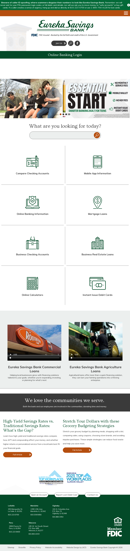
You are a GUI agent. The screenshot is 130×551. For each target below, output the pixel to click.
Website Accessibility (53, 547)
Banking (35, 221)
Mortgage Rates (97, 221)
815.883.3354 (57, 517)
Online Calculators (32, 294)
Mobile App (97, 180)
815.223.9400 (14, 532)
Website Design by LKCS (76, 547)
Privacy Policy (35, 547)
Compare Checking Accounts (32, 173)
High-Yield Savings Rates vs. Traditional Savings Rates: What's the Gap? (28, 426)
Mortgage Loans (97, 213)
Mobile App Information (97, 173)
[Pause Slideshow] (68, 114)
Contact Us (92, 495)
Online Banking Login (65, 55)
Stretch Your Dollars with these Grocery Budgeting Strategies (91, 423)
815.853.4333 (34, 534)
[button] (128, 5)
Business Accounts (32, 261)
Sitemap (11, 547)
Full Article (20, 455)
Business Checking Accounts (32, 254)
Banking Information (36, 213)
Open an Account (39, 495)
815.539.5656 (35, 515)
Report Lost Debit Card (66, 495)
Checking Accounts (32, 180)
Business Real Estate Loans (98, 254)
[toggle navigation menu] (125, 13)
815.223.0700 (13, 515)
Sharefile (22, 547)
